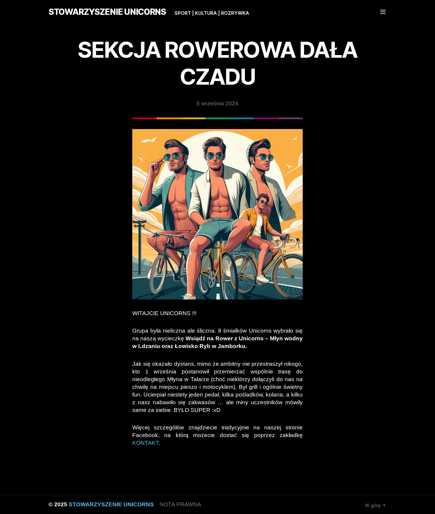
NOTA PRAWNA (180, 504)
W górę (375, 505)
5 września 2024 (217, 103)
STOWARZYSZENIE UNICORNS (107, 12)
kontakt (145, 443)
